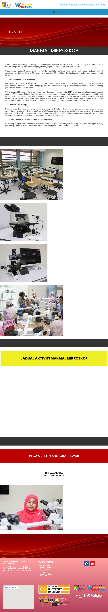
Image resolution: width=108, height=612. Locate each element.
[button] (54, 12)
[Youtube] (92, 563)
